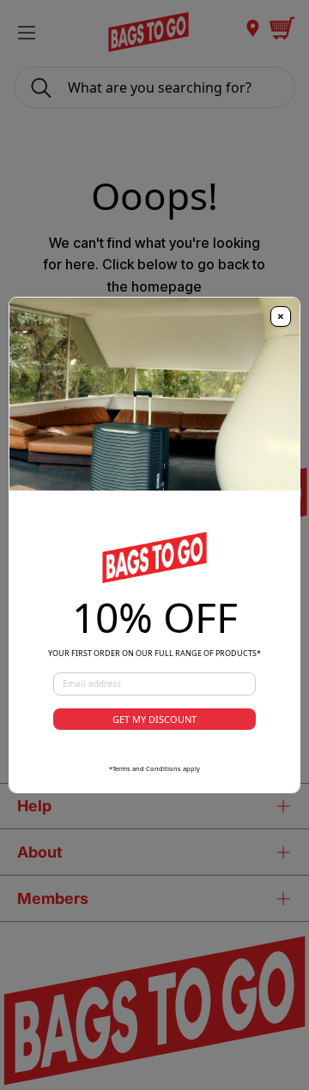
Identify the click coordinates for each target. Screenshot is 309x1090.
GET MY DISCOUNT (154, 719)
